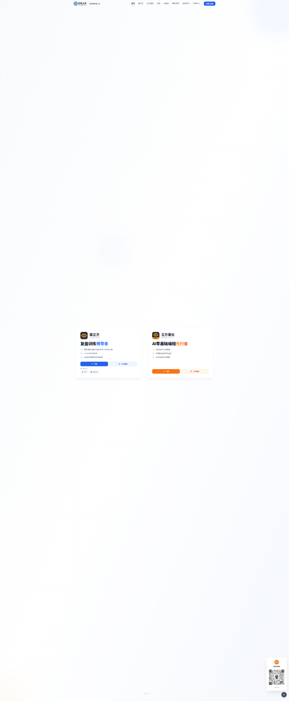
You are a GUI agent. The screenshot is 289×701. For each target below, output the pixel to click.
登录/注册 (209, 4)
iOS (85, 372)
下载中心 (196, 3)
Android (95, 372)
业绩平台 (185, 3)
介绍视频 (124, 364)
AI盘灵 (166, 3)
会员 (159, 3)
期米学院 (175, 3)
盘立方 (140, 3)
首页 (133, 3)
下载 (95, 364)
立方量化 (150, 3)
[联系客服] (284, 694)
